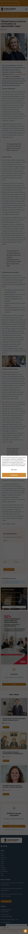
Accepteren (14, 475)
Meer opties (14, 469)
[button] (25, 931)
